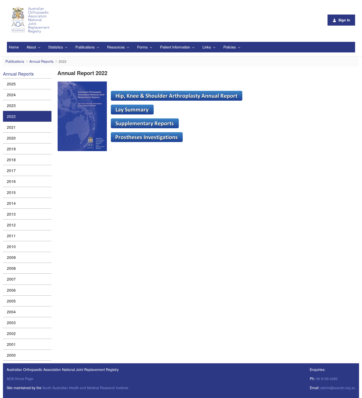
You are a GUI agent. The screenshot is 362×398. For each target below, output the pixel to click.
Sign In (344, 19)
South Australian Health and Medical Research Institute (85, 387)
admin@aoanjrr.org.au (337, 387)
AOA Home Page (20, 378)
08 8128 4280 (327, 378)
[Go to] (31, 20)
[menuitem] (14, 47)
